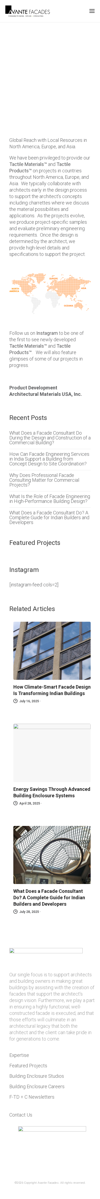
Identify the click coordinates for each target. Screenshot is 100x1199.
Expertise (19, 1055)
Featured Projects (28, 1065)
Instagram (47, 333)
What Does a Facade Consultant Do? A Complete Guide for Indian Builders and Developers (49, 517)
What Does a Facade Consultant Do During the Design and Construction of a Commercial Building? (50, 438)
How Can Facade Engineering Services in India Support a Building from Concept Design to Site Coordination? (49, 459)
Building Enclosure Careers (37, 1086)
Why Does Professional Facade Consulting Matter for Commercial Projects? (44, 480)
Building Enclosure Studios (36, 1076)
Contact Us (20, 1115)
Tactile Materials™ (28, 164)
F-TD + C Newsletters (31, 1097)
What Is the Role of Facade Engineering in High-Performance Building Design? (49, 499)
